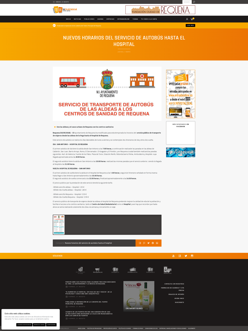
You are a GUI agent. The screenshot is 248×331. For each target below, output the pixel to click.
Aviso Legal (81, 328)
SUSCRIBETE (179, 302)
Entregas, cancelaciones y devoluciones (172, 328)
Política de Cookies (125, 328)
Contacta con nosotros (174, 284)
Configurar (51, 324)
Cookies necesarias (24, 324)
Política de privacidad (94, 328)
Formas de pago (138, 328)
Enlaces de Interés (176, 294)
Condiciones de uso (151, 328)
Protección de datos (110, 328)
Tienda (135, 19)
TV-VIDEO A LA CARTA (149, 19)
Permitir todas (39, 324)
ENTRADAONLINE (123, 19)
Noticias (77, 19)
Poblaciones (89, 19)
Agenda (100, 19)
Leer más (190, 25)
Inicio (68, 19)
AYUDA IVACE (179, 298)
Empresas (110, 19)
